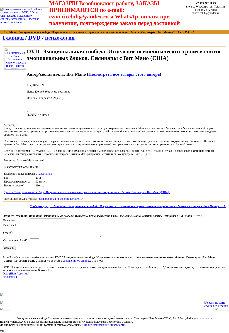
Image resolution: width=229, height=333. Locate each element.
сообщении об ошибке (76, 260)
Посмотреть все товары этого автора (124, 74)
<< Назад (43, 114)
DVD (34, 37)
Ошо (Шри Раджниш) (16, 273)
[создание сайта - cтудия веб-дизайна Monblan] (216, 306)
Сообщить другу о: (128, 206)
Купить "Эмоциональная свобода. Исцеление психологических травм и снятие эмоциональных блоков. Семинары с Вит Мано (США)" (87, 192)
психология (60, 37)
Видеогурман (44, 173)
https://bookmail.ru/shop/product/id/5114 (60, 198)
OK (2, 331)
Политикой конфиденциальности (104, 324)
